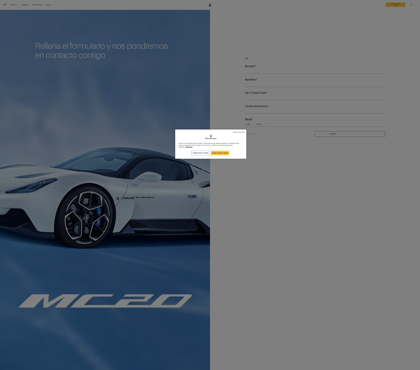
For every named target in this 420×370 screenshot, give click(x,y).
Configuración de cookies (200, 153)
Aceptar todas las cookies (220, 153)
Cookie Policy (189, 147)
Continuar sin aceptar (239, 132)
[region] (210, 144)
